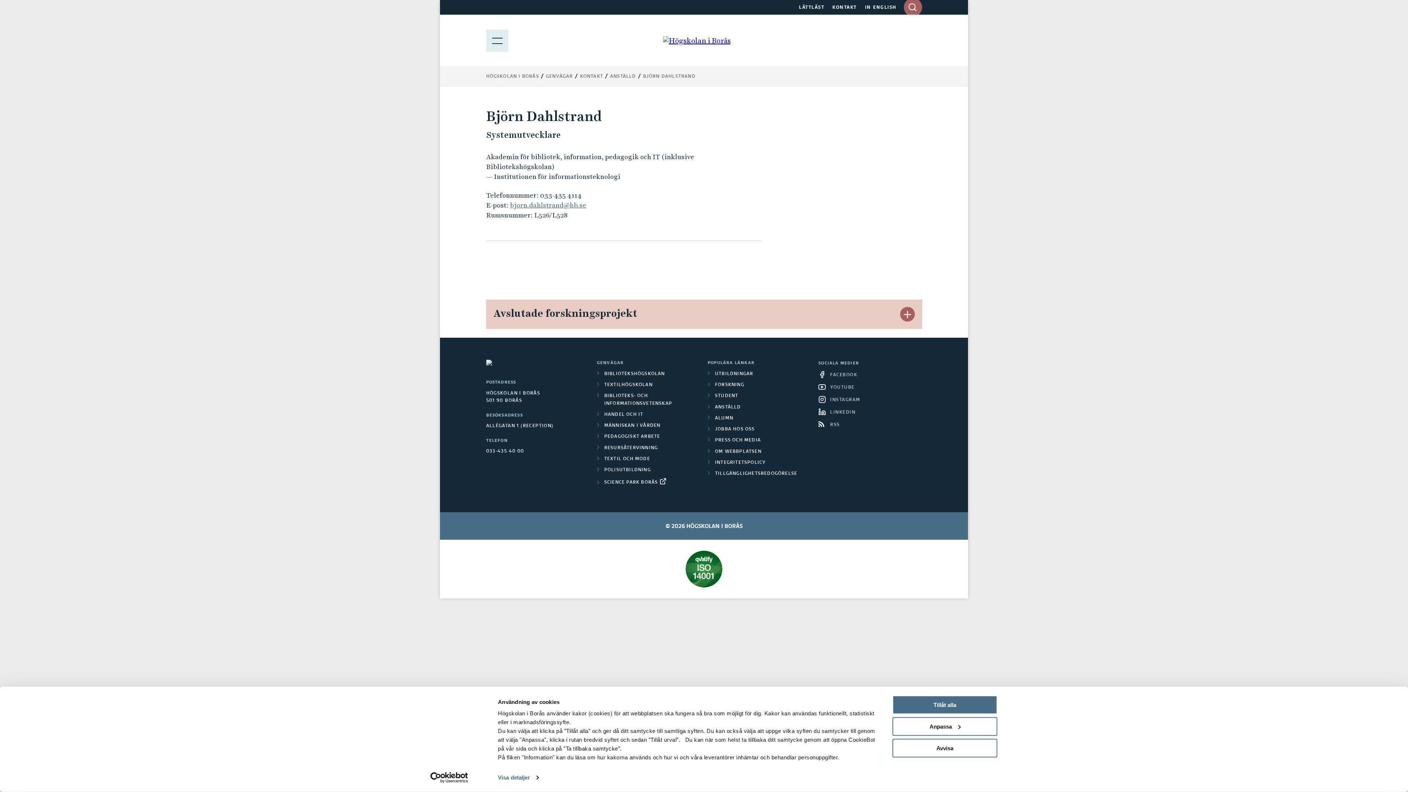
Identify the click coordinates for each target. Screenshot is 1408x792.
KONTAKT (844, 7)
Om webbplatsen (738, 451)
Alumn (724, 418)
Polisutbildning (627, 470)
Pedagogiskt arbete (632, 436)
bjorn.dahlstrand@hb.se (548, 205)
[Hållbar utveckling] (704, 569)
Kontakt (591, 76)
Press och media (738, 440)
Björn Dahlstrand (669, 76)
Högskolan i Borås (512, 76)
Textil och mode (627, 459)
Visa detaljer (514, 777)
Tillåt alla (945, 705)
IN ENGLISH (880, 7)
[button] (907, 314)
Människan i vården (632, 425)
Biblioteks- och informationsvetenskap (638, 399)
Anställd (728, 407)
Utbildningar (734, 374)
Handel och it (624, 414)
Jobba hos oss (735, 429)
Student (726, 396)
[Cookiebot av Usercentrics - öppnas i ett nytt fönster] (449, 777)
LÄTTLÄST (811, 7)
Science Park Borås (631, 482)
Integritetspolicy (740, 462)
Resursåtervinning (631, 448)
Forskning (729, 385)
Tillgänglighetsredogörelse (756, 473)
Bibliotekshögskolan (634, 374)
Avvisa (944, 748)
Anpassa (940, 726)
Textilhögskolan (628, 385)
